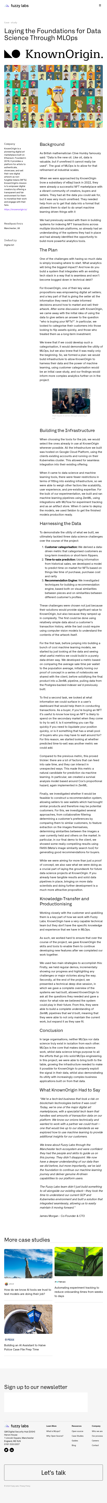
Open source (77, 1431)
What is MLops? (53, 1431)
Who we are (97, 1431)
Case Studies (78, 1436)
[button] (100, 5)
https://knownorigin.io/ (15, 209)
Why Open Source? (54, 1436)
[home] (16, 6)
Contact (95, 1445)
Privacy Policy (25, 1486)
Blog (74, 1445)
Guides (75, 1441)
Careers (95, 1441)
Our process (97, 1436)
